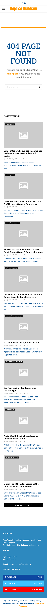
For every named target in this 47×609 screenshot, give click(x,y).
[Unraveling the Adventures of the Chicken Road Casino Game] (23, 468)
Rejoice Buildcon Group (23, 12)
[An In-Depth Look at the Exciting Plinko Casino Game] (23, 420)
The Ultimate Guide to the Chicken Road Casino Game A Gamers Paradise (23, 250)
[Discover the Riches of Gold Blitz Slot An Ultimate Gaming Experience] (23, 186)
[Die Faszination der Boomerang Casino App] (23, 372)
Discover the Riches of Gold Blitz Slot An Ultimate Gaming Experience (23, 202)
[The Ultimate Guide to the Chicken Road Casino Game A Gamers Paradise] (23, 234)
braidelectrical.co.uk (12, 457)
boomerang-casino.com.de (14, 361)
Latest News (12, 116)
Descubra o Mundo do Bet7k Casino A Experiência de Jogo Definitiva (23, 295)
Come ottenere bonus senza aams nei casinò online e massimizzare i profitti (23, 153)
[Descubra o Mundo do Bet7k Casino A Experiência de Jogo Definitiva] (23, 279)
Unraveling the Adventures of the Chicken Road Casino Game (21, 485)
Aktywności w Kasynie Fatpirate (21, 342)
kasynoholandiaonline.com (14, 316)
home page (12, 73)
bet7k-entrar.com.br (11, 268)
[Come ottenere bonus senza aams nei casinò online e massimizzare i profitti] (23, 135)
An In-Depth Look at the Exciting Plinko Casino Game (21, 437)
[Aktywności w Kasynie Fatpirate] (23, 327)
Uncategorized (10, 124)
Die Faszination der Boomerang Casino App (20, 389)
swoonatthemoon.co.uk (13, 223)
